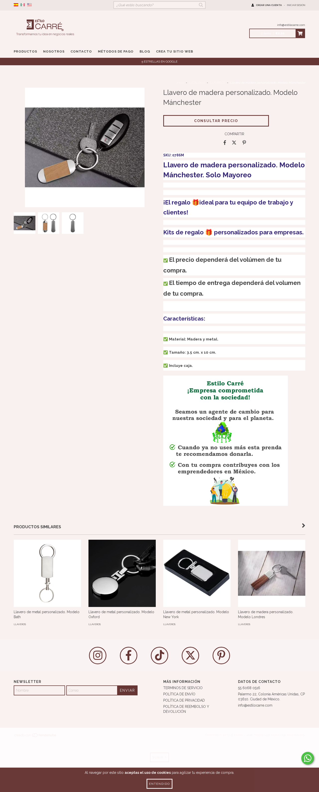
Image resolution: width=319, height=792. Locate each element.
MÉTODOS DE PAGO (116, 51)
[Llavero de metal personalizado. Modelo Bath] (47, 573)
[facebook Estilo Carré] (128, 655)
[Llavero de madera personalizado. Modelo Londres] (271, 573)
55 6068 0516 (249, 688)
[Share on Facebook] (225, 143)
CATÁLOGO (197, 82)
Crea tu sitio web (174, 51)
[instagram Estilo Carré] (97, 655)
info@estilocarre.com (291, 25)
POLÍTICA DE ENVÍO (179, 694)
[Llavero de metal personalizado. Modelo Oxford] (122, 573)
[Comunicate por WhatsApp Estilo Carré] (307, 758)
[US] (29, 5)
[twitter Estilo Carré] (190, 655)
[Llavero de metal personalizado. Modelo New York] (197, 573)
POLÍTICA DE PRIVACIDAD (184, 700)
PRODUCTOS (25, 51)
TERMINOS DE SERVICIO (183, 688)
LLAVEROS (217, 82)
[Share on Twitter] (234, 143)
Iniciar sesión (296, 5)
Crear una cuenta (269, 5)
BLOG (145, 51)
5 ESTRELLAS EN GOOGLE (159, 61)
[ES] (16, 5)
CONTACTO (81, 51)
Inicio (180, 82)
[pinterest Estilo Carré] (221, 655)
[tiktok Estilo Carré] (159, 655)
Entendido (159, 784)
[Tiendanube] (35, 736)
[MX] (22, 5)
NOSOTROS (54, 51)
